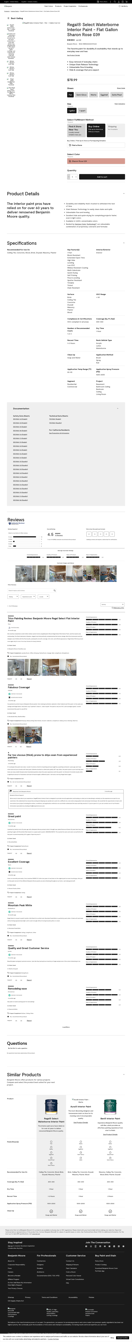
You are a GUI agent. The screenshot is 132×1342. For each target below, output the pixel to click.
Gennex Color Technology (85, 224)
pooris (9, 951)
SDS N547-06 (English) (20, 454)
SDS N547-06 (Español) (20, 488)
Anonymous (11, 819)
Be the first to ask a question (17, 1048)
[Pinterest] (105, 1246)
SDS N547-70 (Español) (20, 492)
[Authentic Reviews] (16, 523)
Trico (9, 624)
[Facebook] (86, 1246)
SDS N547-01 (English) (20, 457)
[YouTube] (100, 1246)
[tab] (11, 27)
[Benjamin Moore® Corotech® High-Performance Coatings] (17, 1312)
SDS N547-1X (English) (20, 427)
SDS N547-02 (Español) (20, 481)
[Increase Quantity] (76, 176)
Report (29, 679)
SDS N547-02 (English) (20, 450)
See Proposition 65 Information (59, 433)
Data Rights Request (15, 1285)
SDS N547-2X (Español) (20, 465)
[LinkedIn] (119, 1246)
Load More (66, 1027)
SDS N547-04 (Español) (20, 484)
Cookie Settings (53, 1339)
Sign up (10, 1246)
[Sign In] (119, 2)
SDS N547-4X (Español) (20, 473)
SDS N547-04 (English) (20, 434)
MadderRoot (11, 908)
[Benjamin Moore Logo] (10, 6)
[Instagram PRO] (95, 1246)
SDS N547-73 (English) (20, 438)
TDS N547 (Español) (55, 423)
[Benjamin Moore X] (109, 1246)
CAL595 (10, 690)
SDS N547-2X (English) (20, 446)
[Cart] (126, 2)
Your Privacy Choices (15, 1288)
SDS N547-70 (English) (20, 442)
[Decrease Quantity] (68, 176)
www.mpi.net (36, 1234)
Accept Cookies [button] (122, 1338)
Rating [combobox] (11, 596)
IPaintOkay (11, 760)
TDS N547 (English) (55, 419)
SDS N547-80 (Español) (20, 500)
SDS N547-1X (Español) (20, 461)
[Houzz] (114, 1246)
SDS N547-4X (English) (20, 419)
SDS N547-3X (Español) (20, 469)
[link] (122, 2)
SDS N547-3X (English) (20, 423)
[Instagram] (91, 1246)
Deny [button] (112, 1338)
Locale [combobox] (41, 596)
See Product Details (73, 55)
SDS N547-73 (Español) (20, 496)
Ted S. (9, 865)
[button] (29, 2)
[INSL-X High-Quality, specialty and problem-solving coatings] (56, 1312)
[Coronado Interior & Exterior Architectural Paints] (94, 1312)
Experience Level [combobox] (27, 596)
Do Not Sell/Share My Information (20, 1282)
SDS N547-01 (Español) (20, 477)
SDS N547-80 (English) (20, 430)
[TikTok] (123, 1246)
